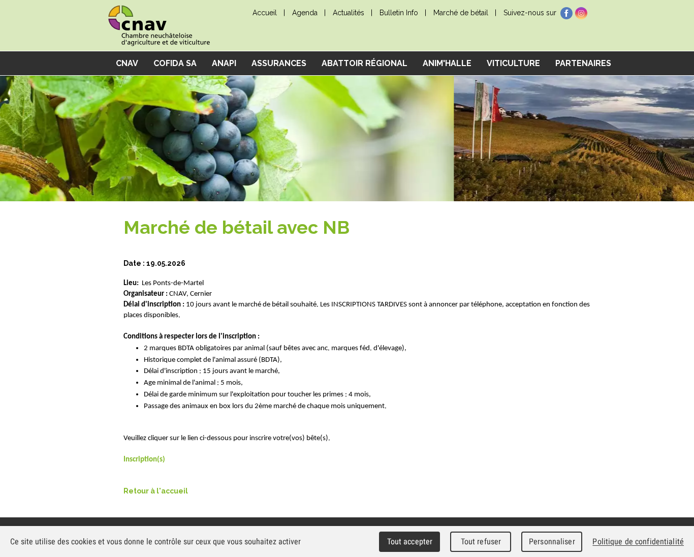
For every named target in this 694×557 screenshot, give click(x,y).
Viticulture (513, 63)
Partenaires (583, 63)
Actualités (348, 13)
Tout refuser (481, 541)
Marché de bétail (460, 13)
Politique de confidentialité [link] (638, 541)
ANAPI (224, 63)
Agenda (305, 13)
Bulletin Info (399, 13)
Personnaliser (552, 541)
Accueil (265, 13)
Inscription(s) (144, 459)
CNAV (127, 63)
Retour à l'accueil (155, 491)
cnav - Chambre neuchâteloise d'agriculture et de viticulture (159, 25)
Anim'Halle (447, 63)
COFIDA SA (175, 63)
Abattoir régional (364, 63)
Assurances (278, 63)
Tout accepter (410, 541)
